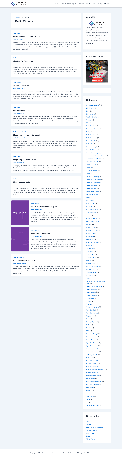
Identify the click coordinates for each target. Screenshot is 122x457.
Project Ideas (90, 298)
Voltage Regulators (92, 405)
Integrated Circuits (92, 242)
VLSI (87, 402)
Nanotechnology (91, 272)
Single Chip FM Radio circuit (24, 160)
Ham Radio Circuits (92, 218)
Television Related (91, 364)
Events (88, 197)
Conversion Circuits (92, 162)
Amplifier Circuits (91, 117)
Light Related (90, 254)
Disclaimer (89, 436)
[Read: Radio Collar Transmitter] (20, 239)
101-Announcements (92, 105)
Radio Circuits (17, 33)
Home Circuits (90, 227)
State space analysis (92, 352)
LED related (89, 251)
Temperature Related (92, 367)
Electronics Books (91, 185)
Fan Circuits (90, 200)
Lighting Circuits (91, 257)
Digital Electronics (92, 171)
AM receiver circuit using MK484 (26, 36)
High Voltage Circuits (92, 221)
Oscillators (89, 275)
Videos (88, 399)
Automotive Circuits (92, 129)
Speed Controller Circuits (94, 349)
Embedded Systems (92, 191)
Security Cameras (91, 337)
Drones (88, 174)
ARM (87, 123)
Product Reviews (91, 295)
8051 (87, 111)
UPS (87, 393)
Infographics (90, 236)
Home (57, 4)
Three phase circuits (92, 375)
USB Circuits (90, 396)
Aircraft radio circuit (21, 86)
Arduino (88, 120)
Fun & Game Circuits (92, 209)
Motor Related (90, 269)
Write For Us (90, 433)
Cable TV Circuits (91, 150)
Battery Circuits (91, 141)
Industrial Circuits (91, 230)
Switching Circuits (91, 355)
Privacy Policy (90, 439)
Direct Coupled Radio (21, 182)
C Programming (91, 147)
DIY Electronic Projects (69, 4)
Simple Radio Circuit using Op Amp (45, 207)
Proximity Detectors (92, 307)
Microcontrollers (91, 263)
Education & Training (92, 177)
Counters (89, 168)
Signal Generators (91, 346)
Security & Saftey (91, 334)
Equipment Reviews (92, 194)
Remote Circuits (91, 322)
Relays (88, 319)
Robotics (89, 328)
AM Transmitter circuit (22, 110)
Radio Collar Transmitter (40, 234)
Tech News (89, 358)
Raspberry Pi (90, 316)
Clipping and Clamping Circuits (96, 156)
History (88, 224)
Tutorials (88, 390)
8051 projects (90, 114)
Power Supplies (91, 292)
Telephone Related (92, 361)
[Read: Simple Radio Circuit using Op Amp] (20, 212)
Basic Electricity (91, 135)
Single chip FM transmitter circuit (26, 135)
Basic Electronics (91, 138)
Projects (88, 301)
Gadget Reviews (91, 212)
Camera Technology (92, 153)
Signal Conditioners (92, 343)
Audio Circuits (90, 126)
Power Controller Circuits (94, 286)
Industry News (90, 233)
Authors (88, 424)
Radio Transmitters (18, 58)
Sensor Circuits (91, 340)
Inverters (89, 245)
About (88, 421)
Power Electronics (91, 289)
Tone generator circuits (93, 381)
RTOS (88, 331)
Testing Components (92, 373)
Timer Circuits (90, 378)
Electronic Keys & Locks (93, 182)
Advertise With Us (84, 4)
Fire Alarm (89, 206)
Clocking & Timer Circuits (94, 159)
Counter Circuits (91, 165)
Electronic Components (93, 179)
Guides (88, 215)
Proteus (88, 304)
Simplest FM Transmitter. (23, 61)
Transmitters (90, 387)
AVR (87, 132)
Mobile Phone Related (93, 266)
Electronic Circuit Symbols (94, 427)
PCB (87, 278)
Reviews (88, 325)
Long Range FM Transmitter (24, 260)
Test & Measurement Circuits (95, 370)
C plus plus (89, 144)
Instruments (89, 239)
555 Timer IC (90, 108)
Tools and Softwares (92, 384)
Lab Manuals (90, 248)
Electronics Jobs (91, 188)
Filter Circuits (90, 203)
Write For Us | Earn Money (101, 4)
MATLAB (88, 260)
